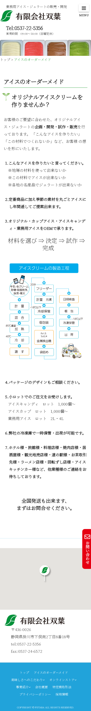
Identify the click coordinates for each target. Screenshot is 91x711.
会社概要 (41, 687)
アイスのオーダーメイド (51, 672)
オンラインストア (61, 679)
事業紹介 (22, 687)
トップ (24, 672)
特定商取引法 (61, 687)
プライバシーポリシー (35, 694)
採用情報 (62, 694)
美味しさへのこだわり (27, 679)
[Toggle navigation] (84, 8)
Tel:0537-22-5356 (24, 27)
